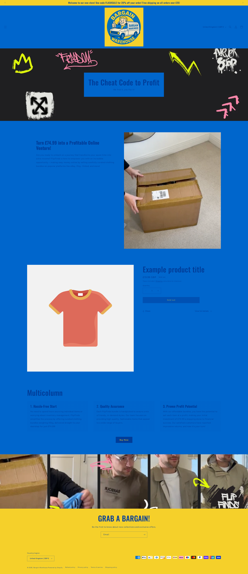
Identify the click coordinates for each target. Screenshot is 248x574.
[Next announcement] (243, 2)
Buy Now (124, 440)
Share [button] (147, 311)
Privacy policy (83, 567)
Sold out (171, 300)
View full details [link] (202, 311)
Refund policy (70, 567)
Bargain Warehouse (40, 567)
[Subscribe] (144, 535)
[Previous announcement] (5, 2)
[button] (5, 27)
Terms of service (97, 567)
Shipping (159, 281)
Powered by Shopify (55, 567)
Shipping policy (111, 567)
